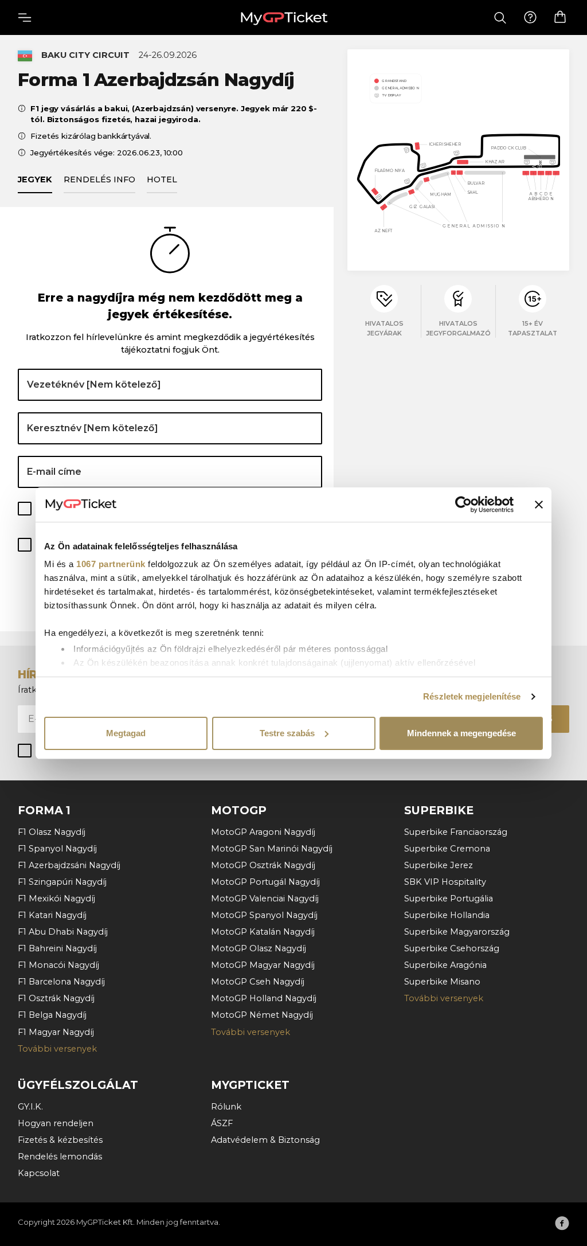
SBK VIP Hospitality (445, 882)
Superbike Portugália (448, 898)
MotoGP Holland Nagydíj (263, 998)
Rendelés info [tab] (99, 179)
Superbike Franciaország (455, 832)
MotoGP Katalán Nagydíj (263, 932)
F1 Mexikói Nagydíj (56, 898)
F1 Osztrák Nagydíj (56, 998)
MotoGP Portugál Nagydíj (265, 882)
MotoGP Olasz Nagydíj (258, 948)
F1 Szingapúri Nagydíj (62, 882)
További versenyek (57, 1049)
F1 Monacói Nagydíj (58, 965)
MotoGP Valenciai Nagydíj (265, 898)
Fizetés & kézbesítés (60, 1140)
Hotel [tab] (162, 179)
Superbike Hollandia (447, 915)
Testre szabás (287, 733)
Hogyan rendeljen (55, 1123)
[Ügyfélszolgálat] (530, 18)
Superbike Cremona (447, 848)
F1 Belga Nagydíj (52, 1015)
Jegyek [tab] (35, 179)
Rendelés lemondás (60, 1156)
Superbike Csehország (451, 948)
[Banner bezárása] (539, 505)
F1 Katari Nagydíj (52, 915)
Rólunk (226, 1107)
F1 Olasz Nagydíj (51, 832)
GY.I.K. (30, 1107)
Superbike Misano (442, 982)
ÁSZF (222, 1123)
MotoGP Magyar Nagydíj (263, 965)
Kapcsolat (39, 1173)
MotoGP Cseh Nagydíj (257, 982)
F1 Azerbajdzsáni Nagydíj (69, 865)
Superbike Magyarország (457, 932)
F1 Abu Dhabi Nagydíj (63, 932)
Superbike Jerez (438, 865)
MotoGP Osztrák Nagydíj (263, 865)
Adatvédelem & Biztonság (265, 1140)
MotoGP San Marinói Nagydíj (271, 848)
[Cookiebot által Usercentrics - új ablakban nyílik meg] (463, 504)
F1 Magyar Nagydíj (56, 1032)
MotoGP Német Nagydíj (262, 1015)
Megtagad (126, 733)
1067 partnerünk (111, 564)
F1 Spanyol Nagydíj (57, 848)
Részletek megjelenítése (472, 696)
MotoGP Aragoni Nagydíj (263, 832)
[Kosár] (560, 17)
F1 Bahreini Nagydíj (57, 948)
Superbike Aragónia (445, 965)
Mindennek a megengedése (461, 733)
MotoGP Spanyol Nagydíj (264, 915)
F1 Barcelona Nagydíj (61, 982)
